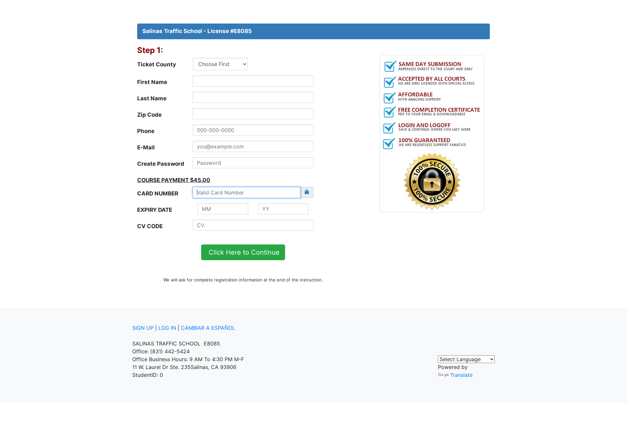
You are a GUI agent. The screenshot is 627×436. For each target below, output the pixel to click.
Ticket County (156, 64)
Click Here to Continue (243, 252)
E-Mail (146, 147)
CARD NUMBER (157, 193)
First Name (152, 82)
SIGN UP (142, 328)
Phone (145, 131)
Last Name (152, 98)
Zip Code (149, 114)
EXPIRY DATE (154, 210)
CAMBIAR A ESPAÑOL (208, 328)
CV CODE (150, 226)
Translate (461, 375)
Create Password (160, 163)
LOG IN (167, 328)
